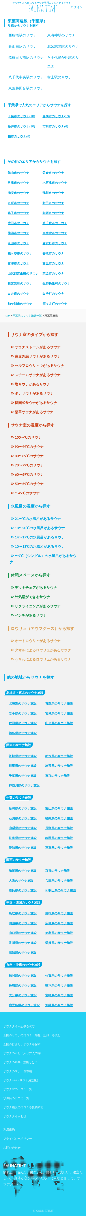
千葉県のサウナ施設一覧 (27, 315)
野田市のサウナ (53, 203)
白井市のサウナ (18, 293)
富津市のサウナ (18, 263)
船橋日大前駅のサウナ (26, 57)
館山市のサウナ (18, 172)
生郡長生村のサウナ (56, 283)
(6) (55, 126)
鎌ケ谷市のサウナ (20, 253)
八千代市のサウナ (55, 223)
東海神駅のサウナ (61, 35)
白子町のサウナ (53, 293)
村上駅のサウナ (59, 77)
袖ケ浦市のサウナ (20, 303)
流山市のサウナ (18, 243)
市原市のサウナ (18, 203)
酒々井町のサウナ (55, 303)
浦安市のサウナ (18, 193)
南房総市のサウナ (55, 233)
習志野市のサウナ (55, 243)
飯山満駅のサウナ (22, 46)
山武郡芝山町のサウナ (23, 273)
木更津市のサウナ (55, 182)
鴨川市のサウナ (53, 193)
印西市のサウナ (53, 213)
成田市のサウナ (18, 223)
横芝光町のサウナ (20, 283)
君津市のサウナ (18, 182)
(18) (21, 116)
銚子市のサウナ (18, 213)
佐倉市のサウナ (53, 172)
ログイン (77, 7)
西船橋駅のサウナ (22, 35)
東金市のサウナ (53, 273)
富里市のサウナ (53, 263)
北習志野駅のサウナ (63, 46)
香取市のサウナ (53, 253)
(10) (21, 126)
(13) (56, 116)
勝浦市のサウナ (18, 233)
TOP (7, 315)
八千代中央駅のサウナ (26, 77)
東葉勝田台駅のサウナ (26, 88)
